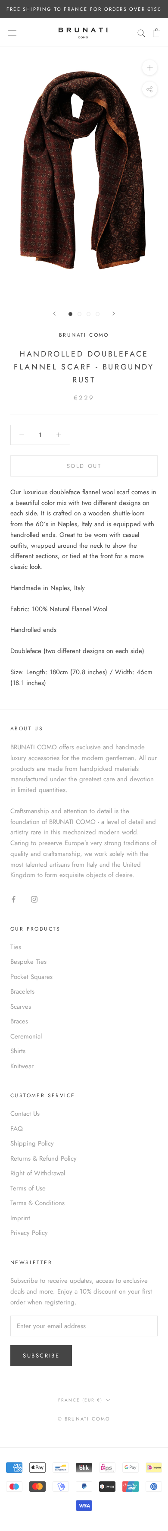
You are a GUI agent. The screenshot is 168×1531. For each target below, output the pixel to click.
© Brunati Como (84, 1418)
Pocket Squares (31, 977)
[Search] (141, 32)
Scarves (20, 1006)
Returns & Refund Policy (43, 1158)
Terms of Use (28, 1188)
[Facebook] (13, 898)
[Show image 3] (88, 314)
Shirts (17, 1051)
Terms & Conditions (37, 1203)
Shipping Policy (32, 1143)
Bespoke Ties (28, 961)
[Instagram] (34, 898)
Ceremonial (26, 1036)
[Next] (113, 314)
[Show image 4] (98, 314)
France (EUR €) (80, 1400)
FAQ (16, 1128)
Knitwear (22, 1066)
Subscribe (41, 1355)
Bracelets (22, 991)
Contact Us (25, 1113)
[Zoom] (149, 67)
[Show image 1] (70, 314)
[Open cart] (156, 32)
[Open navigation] (12, 32)
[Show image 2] (79, 314)
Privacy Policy (29, 1232)
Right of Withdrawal (37, 1173)
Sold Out (84, 466)
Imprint (20, 1218)
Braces (19, 1021)
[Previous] (54, 314)
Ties (15, 947)
